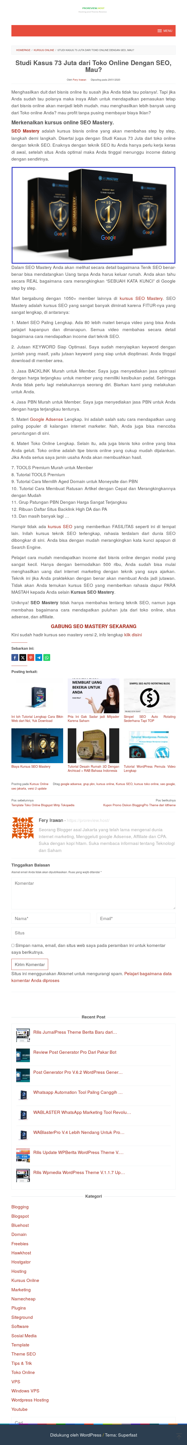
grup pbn (89, 784)
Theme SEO (23, 1353)
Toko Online (23, 1372)
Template (20, 1344)
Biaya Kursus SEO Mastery (30, 766)
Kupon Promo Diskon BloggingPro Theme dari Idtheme (139, 802)
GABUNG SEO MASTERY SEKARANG (93, 626)
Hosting (18, 1271)
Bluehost (20, 1225)
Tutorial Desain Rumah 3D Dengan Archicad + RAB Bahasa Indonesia (93, 768)
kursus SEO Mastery (141, 298)
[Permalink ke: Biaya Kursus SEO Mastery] (37, 745)
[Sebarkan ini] (14, 657)
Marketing (21, 1289)
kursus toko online (146, 784)
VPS (15, 1381)
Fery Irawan (51, 820)
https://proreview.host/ (88, 820)
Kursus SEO (124, 784)
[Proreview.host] (93, 9)
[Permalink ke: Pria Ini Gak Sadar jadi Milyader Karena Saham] (93, 695)
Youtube (19, 1409)
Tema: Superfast (121, 1435)
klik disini (133, 634)
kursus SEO (60, 526)
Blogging (20, 1206)
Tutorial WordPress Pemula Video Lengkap (150, 768)
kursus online (105, 784)
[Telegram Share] (38, 657)
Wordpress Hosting (30, 1399)
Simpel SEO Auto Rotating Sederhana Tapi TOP (150, 718)
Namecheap (23, 1298)
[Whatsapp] (46, 657)
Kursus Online (39, 784)
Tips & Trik (21, 1363)
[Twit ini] (22, 657)
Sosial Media (24, 1335)
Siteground (22, 1317)
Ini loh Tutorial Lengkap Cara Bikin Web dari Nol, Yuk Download (37, 718)
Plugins (18, 1307)
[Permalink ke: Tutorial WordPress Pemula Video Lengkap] (150, 745)
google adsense (71, 784)
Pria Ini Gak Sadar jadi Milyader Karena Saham (93, 718)
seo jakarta (18, 788)
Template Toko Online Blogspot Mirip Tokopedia (42, 802)
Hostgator (21, 1261)
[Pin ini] (30, 657)
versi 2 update (37, 788)
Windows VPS (25, 1390)
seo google (167, 784)
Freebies (20, 1243)
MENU (168, 30)
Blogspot (20, 1216)
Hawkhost (21, 1252)
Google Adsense (46, 419)
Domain (19, 1234)
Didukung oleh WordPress (75, 1435)
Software (20, 1326)
